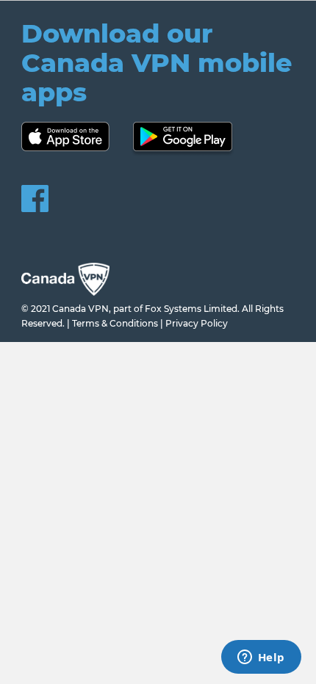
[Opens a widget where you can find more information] (260, 658)
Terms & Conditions (115, 323)
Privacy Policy (196, 323)
